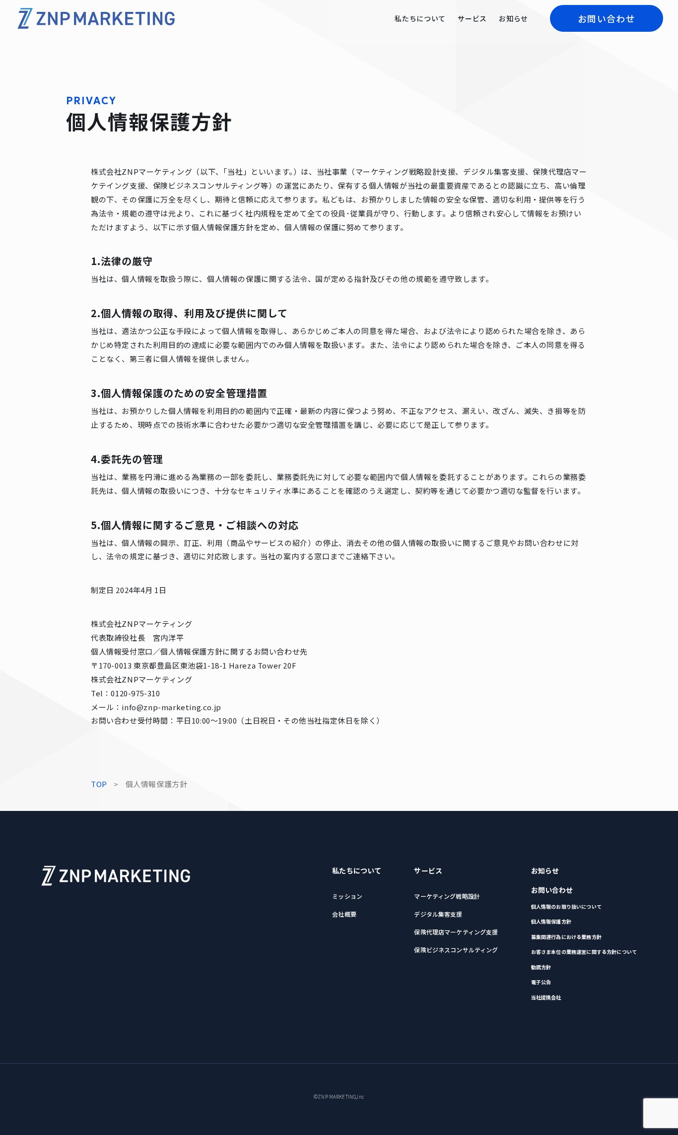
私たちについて (420, 18)
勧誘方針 (541, 967)
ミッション (347, 896)
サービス (472, 18)
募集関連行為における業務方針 (566, 937)
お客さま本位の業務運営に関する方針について (584, 951)
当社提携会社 (546, 997)
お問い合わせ (607, 18)
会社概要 (344, 914)
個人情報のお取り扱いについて (566, 906)
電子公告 (541, 982)
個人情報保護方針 (551, 921)
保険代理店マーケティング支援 (456, 932)
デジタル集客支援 (438, 914)
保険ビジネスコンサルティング (456, 949)
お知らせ (513, 18)
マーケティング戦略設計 (447, 896)
